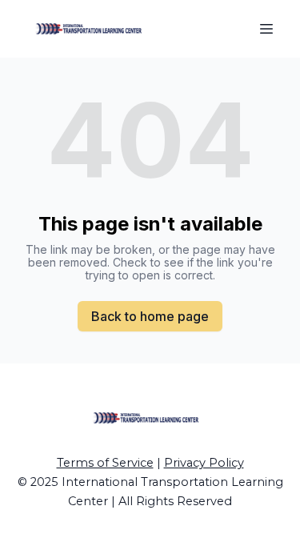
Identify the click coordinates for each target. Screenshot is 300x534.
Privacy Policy (204, 463)
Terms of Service (105, 463)
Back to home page (150, 316)
